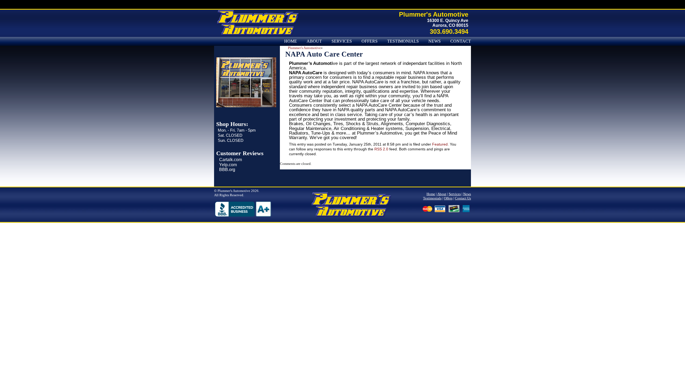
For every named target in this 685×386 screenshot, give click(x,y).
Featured (440, 144)
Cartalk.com (230, 159)
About (314, 41)
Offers (369, 41)
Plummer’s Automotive (304, 48)
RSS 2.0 (381, 149)
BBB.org (227, 169)
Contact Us (464, 41)
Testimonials (403, 41)
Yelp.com (228, 164)
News (434, 41)
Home (290, 41)
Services (342, 41)
